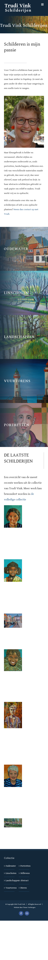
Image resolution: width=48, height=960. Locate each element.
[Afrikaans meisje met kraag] (13, 561)
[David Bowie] (13, 704)
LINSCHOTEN (16, 293)
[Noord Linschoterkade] (13, 820)
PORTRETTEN (16, 425)
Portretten (24, 866)
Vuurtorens (9, 888)
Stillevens (24, 873)
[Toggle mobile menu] (42, 4)
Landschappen (9, 880)
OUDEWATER (16, 249)
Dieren (23, 888)
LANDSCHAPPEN (19, 337)
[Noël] (13, 767)
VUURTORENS (17, 381)
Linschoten (9, 873)
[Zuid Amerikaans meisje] (13, 507)
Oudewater (9, 866)
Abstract (24, 880)
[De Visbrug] (13, 615)
